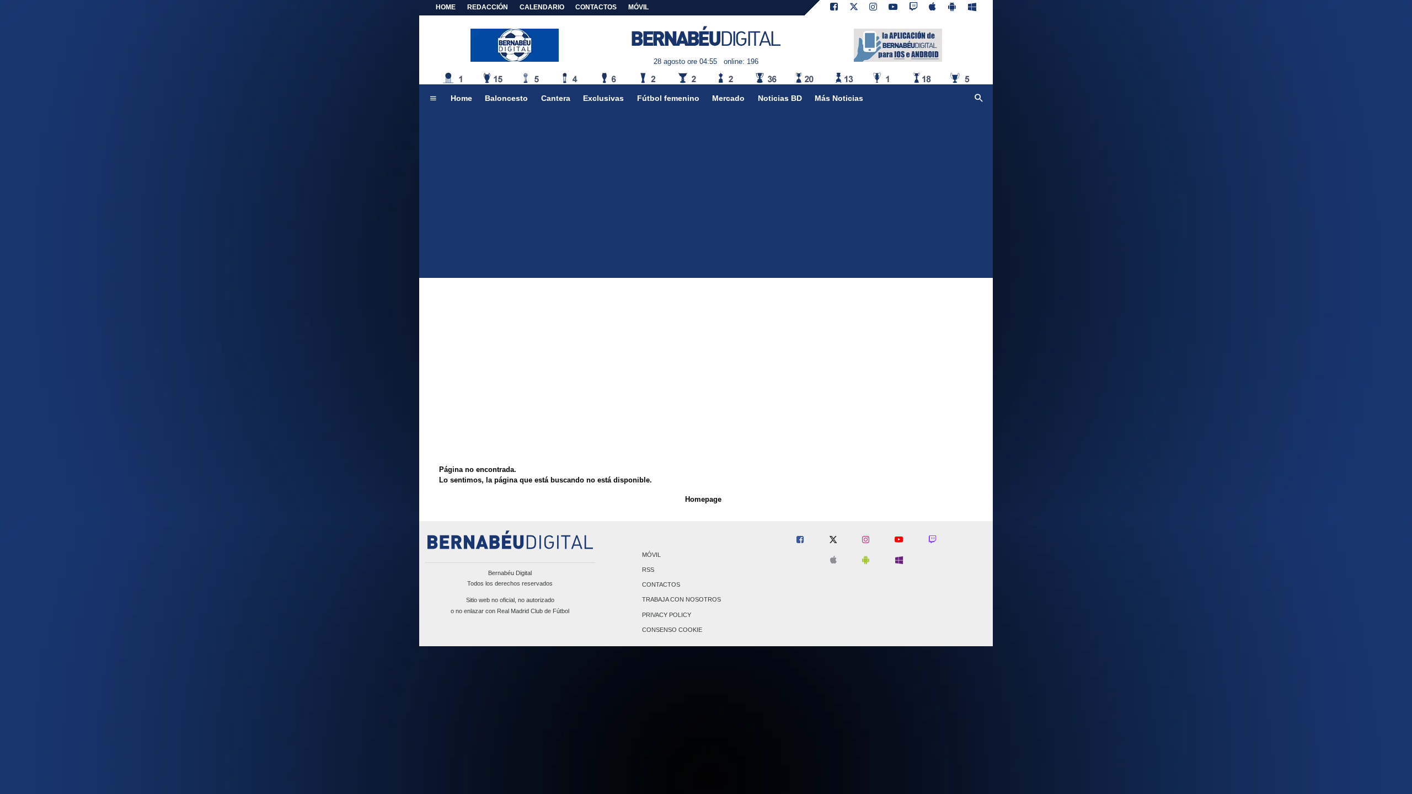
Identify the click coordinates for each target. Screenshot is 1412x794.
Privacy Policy (666, 614)
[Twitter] (854, 7)
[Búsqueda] (979, 98)
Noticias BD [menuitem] (780, 98)
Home (446, 7)
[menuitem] (433, 98)
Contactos (661, 585)
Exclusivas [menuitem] (603, 98)
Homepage (703, 499)
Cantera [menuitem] (555, 98)
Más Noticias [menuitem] (839, 98)
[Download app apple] (933, 7)
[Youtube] (893, 7)
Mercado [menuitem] (728, 98)
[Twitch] (913, 7)
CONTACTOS (596, 7)
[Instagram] (873, 7)
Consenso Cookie (672, 629)
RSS (648, 569)
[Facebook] (834, 7)
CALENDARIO (542, 7)
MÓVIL (638, 7)
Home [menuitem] (461, 98)
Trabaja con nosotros (681, 600)
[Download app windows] (972, 7)
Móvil (651, 554)
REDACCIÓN (487, 7)
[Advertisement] (706, 195)
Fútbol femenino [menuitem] (668, 98)
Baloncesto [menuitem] (506, 98)
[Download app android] (952, 7)
